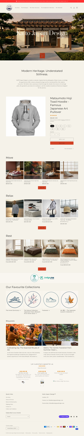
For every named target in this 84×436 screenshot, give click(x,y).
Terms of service (42, 432)
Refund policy (28, 432)
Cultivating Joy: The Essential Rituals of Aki (23, 349)
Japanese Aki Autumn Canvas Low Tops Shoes (50, 181)
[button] (71, 7)
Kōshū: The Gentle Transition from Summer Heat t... (58, 349)
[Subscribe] (28, 416)
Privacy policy (35, 432)
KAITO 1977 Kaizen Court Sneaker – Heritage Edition (32, 219)
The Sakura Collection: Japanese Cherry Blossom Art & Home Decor (32, 312)
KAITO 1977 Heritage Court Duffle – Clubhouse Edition (50, 219)
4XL (63, 129)
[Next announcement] (77, 1)
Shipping (63, 119)
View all (42, 187)
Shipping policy (49, 432)
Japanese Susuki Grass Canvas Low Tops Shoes (14, 181)
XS (52, 126)
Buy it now (62, 143)
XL (69, 126)
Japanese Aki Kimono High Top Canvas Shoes (31, 181)
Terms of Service (10, 399)
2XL (52, 129)
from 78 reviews (42, 368)
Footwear (45, 310)
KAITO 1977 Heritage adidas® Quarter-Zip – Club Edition (12, 219)
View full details (68, 148)
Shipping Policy (9, 404)
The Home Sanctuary (12, 310)
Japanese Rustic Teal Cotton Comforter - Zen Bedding (30, 259)
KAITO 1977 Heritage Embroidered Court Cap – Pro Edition (68, 219)
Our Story (8, 397)
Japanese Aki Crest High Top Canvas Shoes (68, 181)
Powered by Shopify (20, 432)
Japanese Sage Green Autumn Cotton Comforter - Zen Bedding (14, 259)
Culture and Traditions (11, 409)
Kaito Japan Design (13, 432)
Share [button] (53, 148)
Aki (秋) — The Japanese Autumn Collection (67, 311)
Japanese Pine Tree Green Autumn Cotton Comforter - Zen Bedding (50, 259)
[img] (42, 366)
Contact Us (8, 406)
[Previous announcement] (6, 1)
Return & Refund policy (11, 402)
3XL (58, 129)
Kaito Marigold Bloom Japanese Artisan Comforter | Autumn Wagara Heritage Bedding (68, 260)
